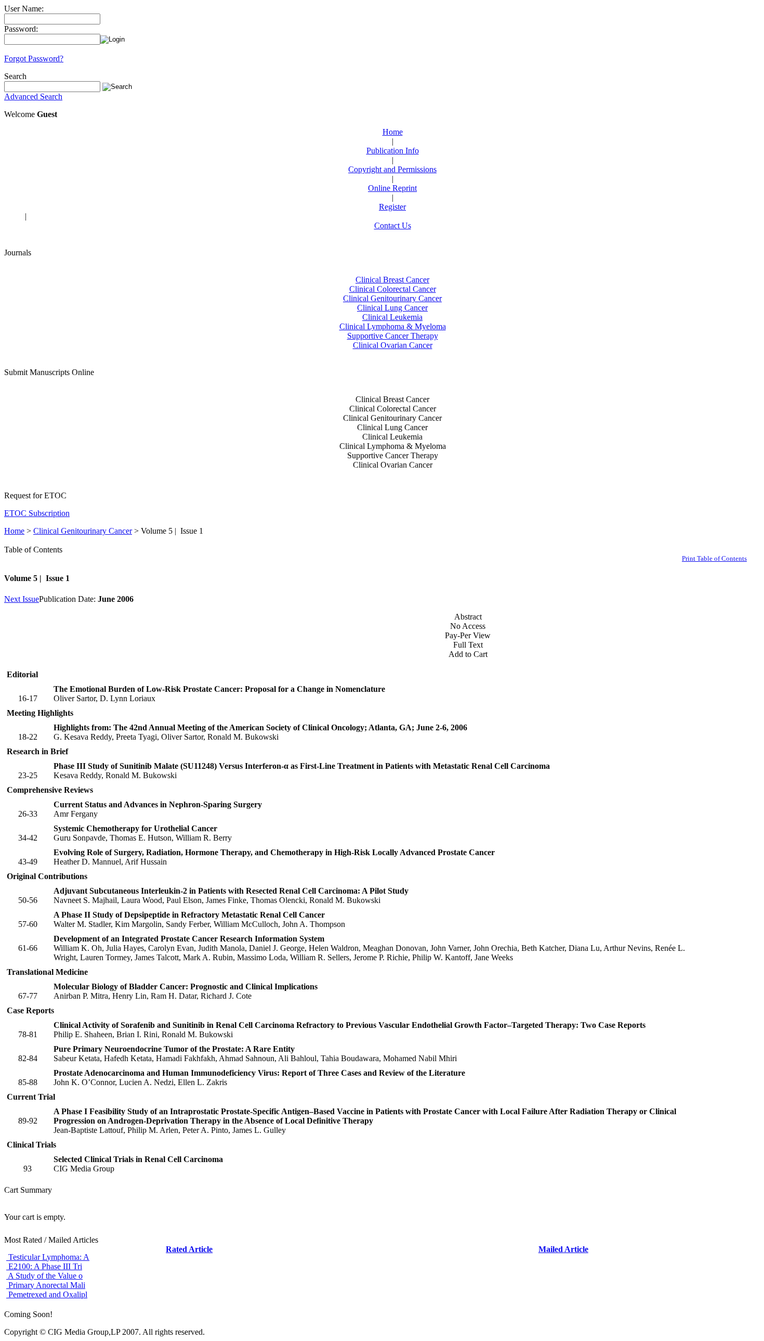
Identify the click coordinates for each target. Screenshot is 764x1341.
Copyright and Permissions (392, 169)
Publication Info (392, 150)
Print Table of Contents (714, 558)
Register (392, 206)
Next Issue (21, 599)
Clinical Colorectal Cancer (392, 289)
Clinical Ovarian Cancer (392, 345)
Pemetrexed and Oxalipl (46, 1294)
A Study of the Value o (44, 1275)
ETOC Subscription (37, 513)
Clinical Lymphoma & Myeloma (392, 326)
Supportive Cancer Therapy (392, 335)
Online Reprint (392, 188)
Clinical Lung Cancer (392, 307)
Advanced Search (33, 96)
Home (393, 131)
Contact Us (392, 225)
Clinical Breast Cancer (392, 279)
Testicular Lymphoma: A (47, 1257)
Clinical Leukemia (392, 317)
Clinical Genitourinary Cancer (392, 298)
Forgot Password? (33, 58)
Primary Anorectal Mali (45, 1285)
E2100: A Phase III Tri (44, 1266)
